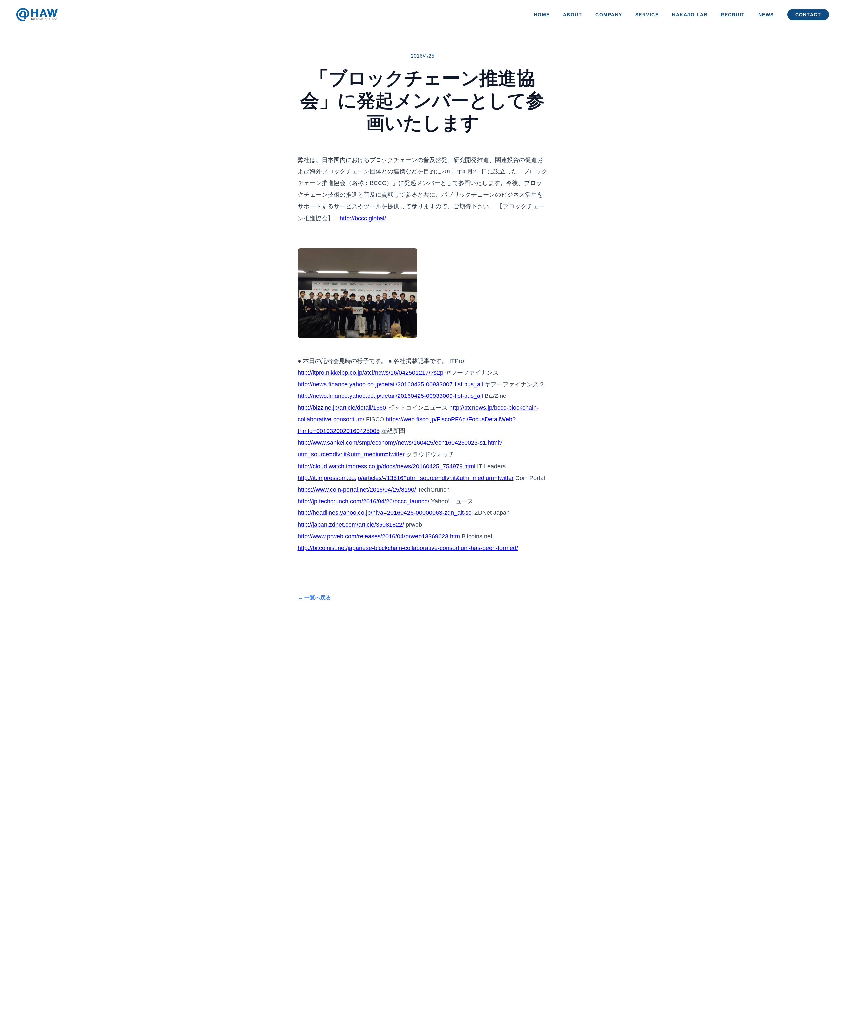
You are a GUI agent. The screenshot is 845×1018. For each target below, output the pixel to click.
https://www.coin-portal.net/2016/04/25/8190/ (357, 489)
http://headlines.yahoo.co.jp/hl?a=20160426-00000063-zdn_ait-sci (385, 512)
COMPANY (608, 14)
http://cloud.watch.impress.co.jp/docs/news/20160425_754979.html (386, 466)
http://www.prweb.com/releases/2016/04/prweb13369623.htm (379, 536)
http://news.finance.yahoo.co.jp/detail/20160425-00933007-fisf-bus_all (390, 384)
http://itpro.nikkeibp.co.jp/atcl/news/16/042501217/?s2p (370, 372)
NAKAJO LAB (690, 14)
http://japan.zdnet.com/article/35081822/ (351, 524)
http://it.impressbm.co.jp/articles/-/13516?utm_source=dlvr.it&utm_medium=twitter (406, 478)
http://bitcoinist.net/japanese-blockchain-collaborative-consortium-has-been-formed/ (408, 548)
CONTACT (808, 14)
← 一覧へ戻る (314, 597)
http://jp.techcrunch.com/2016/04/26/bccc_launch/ (363, 501)
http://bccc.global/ (363, 218)
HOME (542, 14)
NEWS (766, 14)
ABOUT (572, 14)
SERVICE (647, 14)
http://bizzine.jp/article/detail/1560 (342, 407)
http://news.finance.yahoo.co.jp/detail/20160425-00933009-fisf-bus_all (390, 396)
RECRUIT (733, 14)
